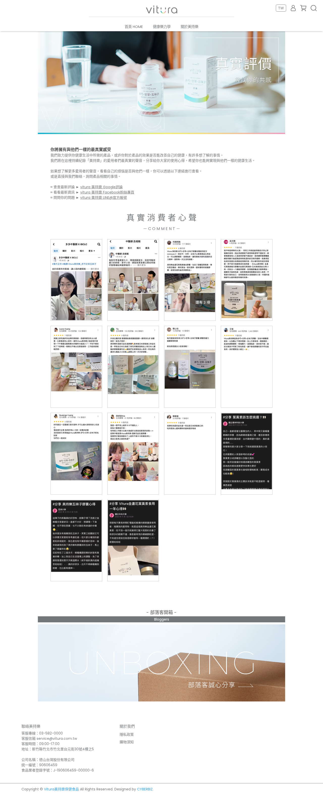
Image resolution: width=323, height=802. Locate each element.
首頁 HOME (134, 26)
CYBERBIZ (145, 789)
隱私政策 (127, 734)
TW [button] (281, 8)
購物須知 (127, 742)
